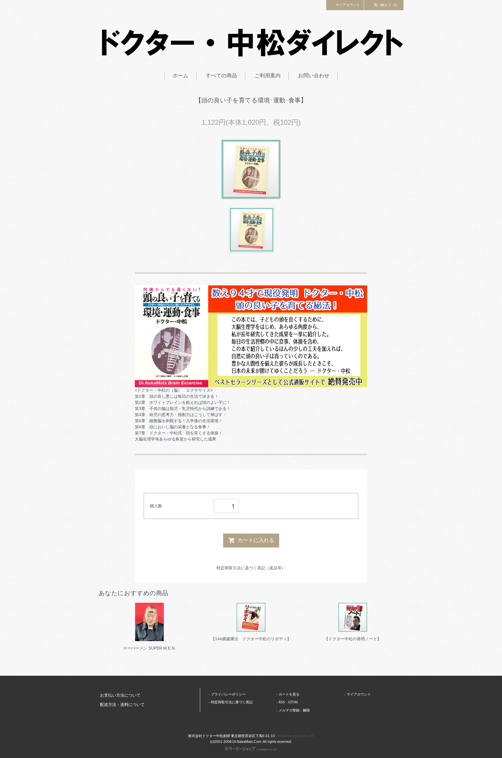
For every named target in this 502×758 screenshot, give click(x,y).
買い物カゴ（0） (387, 5)
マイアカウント (348, 5)
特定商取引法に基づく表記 (232, 702)
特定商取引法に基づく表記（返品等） (251, 568)
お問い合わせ (313, 76)
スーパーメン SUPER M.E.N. (149, 648)
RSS (282, 702)
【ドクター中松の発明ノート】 (352, 638)
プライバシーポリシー (228, 694)
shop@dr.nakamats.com (295, 736)
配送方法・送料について (122, 704)
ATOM (293, 702)
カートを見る (289, 694)
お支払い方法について (120, 695)
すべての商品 (221, 76)
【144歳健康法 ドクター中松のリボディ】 (251, 638)
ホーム (180, 76)
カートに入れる (256, 540)
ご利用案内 (267, 76)
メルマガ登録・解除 (294, 710)
